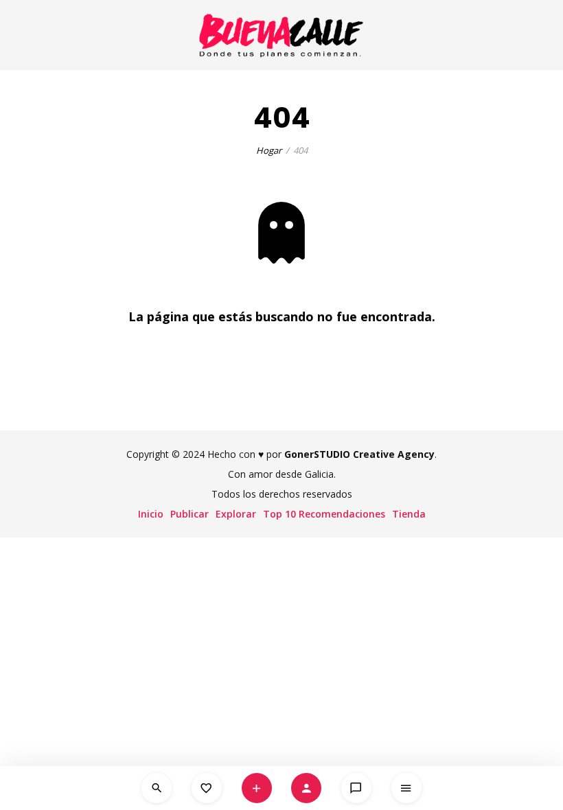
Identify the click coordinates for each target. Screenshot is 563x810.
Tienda (409, 513)
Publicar (189, 513)
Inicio (150, 513)
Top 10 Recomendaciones (324, 513)
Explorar (236, 513)
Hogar (269, 150)
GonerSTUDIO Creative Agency (359, 454)
